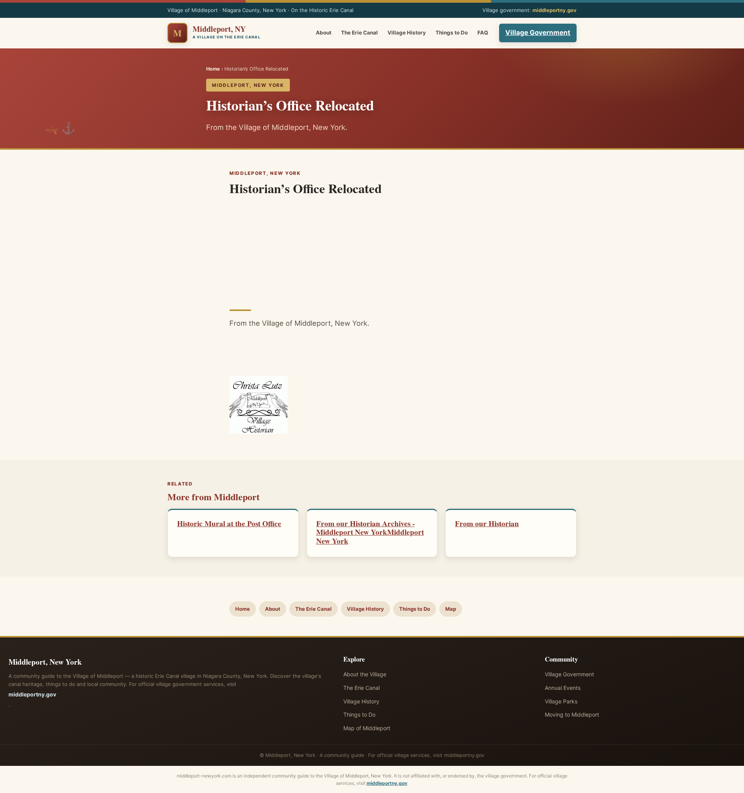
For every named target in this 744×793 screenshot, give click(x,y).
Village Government (537, 32)
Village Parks (561, 701)
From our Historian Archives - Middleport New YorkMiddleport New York (370, 532)
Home (213, 69)
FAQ (482, 32)
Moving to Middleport (572, 714)
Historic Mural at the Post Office (229, 523)
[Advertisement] (372, 250)
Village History (407, 32)
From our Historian (487, 523)
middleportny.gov (554, 10)
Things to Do (452, 32)
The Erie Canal (359, 32)
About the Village (364, 674)
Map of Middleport (366, 728)
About (323, 32)
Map (450, 609)
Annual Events (562, 687)
